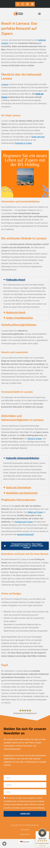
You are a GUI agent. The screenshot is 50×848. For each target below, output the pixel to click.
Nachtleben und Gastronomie (22, 492)
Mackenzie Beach (15, 312)
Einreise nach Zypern (24, 522)
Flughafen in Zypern (23, 143)
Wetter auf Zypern (35, 512)
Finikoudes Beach (15, 279)
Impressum (25, 830)
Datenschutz (25, 834)
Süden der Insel (38, 137)
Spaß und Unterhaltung (18, 487)
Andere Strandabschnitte (19, 317)
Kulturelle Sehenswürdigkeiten (22, 458)
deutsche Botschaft (25, 534)
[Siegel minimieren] (48, 832)
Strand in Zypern (35, 438)
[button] (40, 14)
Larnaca (4, 84)
